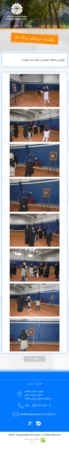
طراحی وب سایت (31, 439)
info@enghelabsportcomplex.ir (38, 414)
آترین (31, 441)
